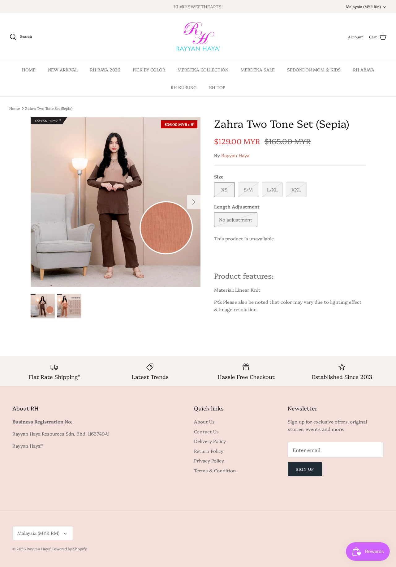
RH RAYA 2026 (105, 70)
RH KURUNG (184, 87)
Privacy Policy (209, 460)
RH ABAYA (363, 70)
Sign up (305, 469)
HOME (29, 70)
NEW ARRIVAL (63, 70)
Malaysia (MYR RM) (363, 6)
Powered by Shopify (69, 548)
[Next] (193, 202)
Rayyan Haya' (38, 548)
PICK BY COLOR (149, 70)
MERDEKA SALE (258, 70)
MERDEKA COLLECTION (203, 70)
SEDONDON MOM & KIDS (314, 70)
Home (14, 108)
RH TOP (217, 87)
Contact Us (206, 431)
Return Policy (208, 451)
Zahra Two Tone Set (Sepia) (48, 108)
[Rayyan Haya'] (198, 36)
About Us (204, 421)
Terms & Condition (215, 470)
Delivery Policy (210, 441)
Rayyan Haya (235, 155)
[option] (115, 202)
